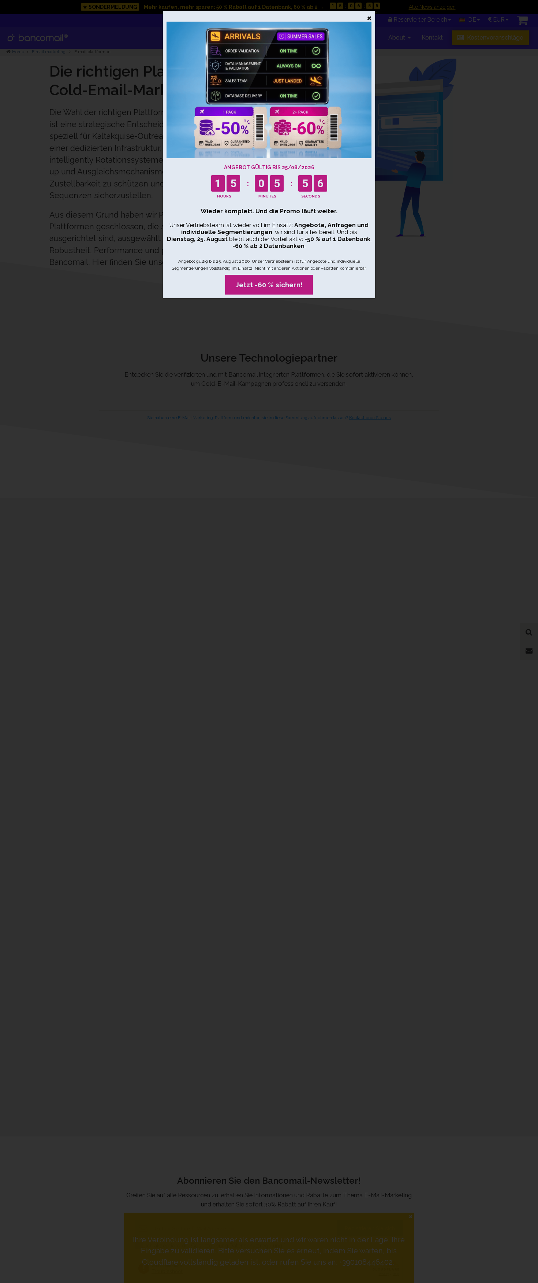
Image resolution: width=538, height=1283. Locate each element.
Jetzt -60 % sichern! (269, 285)
